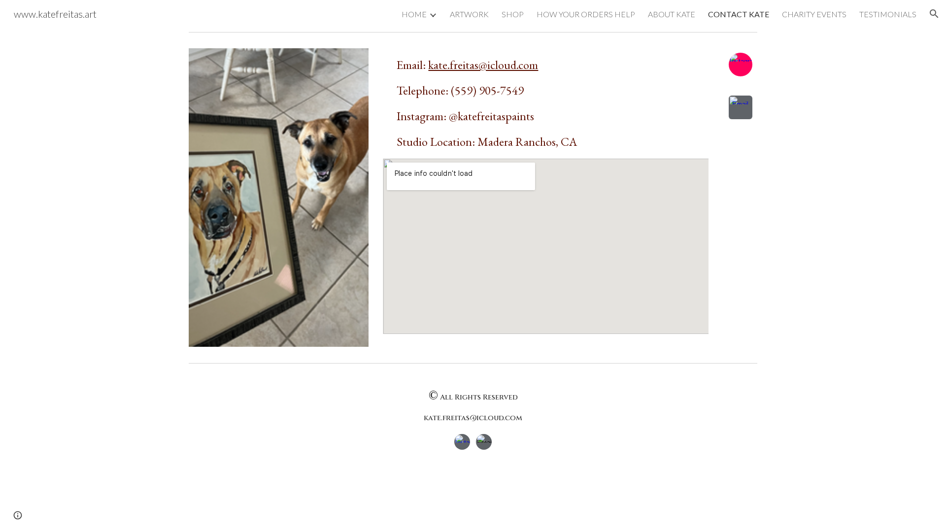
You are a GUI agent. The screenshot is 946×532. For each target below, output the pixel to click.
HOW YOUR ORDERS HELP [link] (586, 14)
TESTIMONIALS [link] (887, 14)
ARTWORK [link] (469, 14)
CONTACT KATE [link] (738, 14)
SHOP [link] (513, 14)
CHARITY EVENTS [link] (814, 14)
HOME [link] (414, 14)
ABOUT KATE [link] (671, 14)
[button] (934, 14)
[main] (546, 103)
